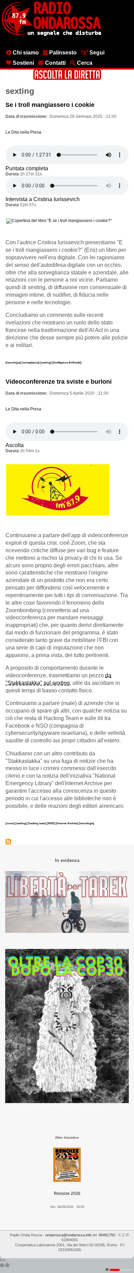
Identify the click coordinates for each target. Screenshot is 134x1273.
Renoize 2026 (67, 1193)
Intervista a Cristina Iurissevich (42, 199)
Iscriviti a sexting (8, 841)
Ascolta (14, 445)
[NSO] (51, 823)
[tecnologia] (13, 362)
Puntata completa (26, 168)
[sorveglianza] (31, 362)
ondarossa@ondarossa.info (68, 1235)
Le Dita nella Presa (23, 132)
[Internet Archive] (67, 823)
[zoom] (10, 823)
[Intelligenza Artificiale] (66, 362)
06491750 (107, 1235)
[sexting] (46, 362)
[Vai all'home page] (51, 34)
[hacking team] (37, 823)
